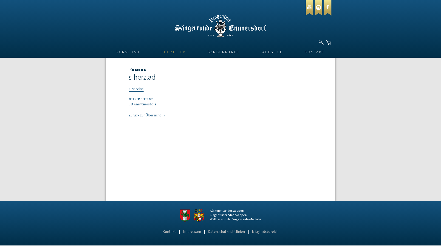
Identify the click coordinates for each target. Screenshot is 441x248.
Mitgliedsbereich (265, 231)
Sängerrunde (224, 52)
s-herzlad (136, 88)
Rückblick (173, 52)
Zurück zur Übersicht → (147, 115)
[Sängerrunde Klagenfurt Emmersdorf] (220, 35)
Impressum (192, 231)
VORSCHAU (127, 52)
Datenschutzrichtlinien (226, 231)
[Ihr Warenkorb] (329, 41)
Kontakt (315, 52)
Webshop (272, 52)
